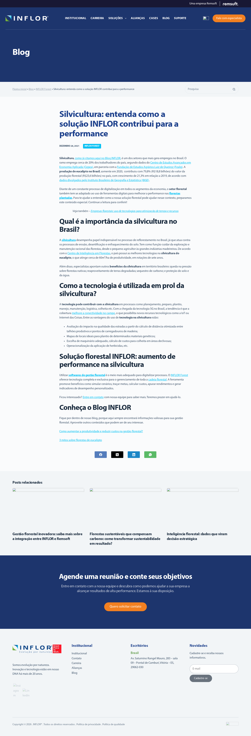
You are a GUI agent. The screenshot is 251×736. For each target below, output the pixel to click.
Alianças (138, 18)
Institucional (75, 18)
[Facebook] (101, 454)
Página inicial (19, 89)
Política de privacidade (88, 724)
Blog (166, 18)
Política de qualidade (113, 724)
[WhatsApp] (150, 454)
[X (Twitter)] (117, 454)
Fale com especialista (229, 18)
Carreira (97, 18)
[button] (206, 18)
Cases (153, 18)
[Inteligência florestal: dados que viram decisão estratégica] (203, 508)
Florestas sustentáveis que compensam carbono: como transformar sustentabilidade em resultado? (125, 539)
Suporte (180, 18)
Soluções (115, 18)
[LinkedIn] (134, 454)
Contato (77, 658)
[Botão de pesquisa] (234, 89)
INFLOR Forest (43, 89)
